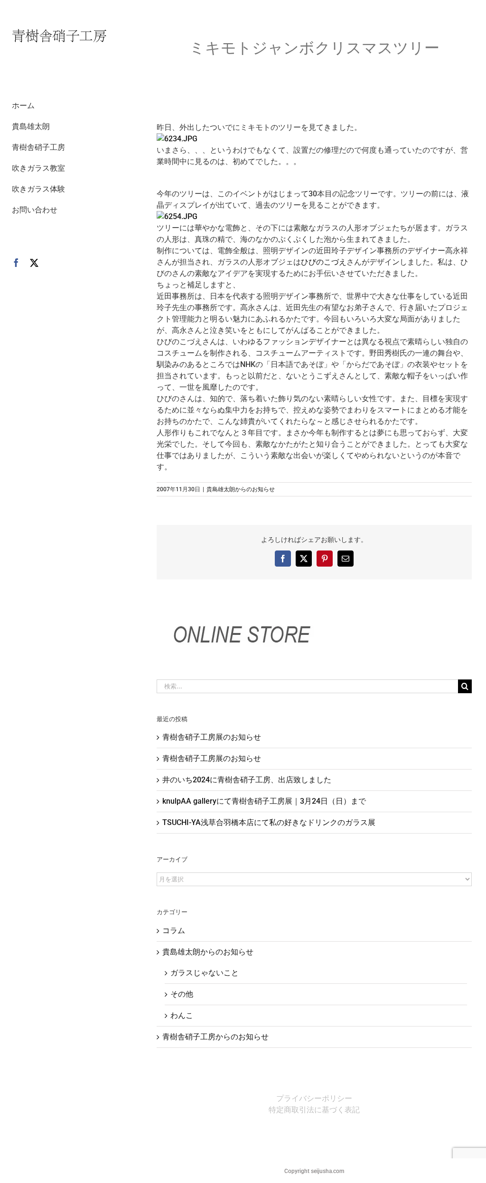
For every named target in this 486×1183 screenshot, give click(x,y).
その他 (181, 994)
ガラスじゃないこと (204, 972)
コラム (173, 930)
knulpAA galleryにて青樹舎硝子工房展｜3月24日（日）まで (264, 801)
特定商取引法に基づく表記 (314, 1109)
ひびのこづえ (323, 261)
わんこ (181, 1015)
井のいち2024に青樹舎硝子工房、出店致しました (246, 779)
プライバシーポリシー (314, 1098)
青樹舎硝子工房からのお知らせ (215, 1036)
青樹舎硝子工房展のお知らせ (211, 737)
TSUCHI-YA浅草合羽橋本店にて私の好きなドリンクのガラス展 (268, 822)
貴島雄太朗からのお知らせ (240, 489)
